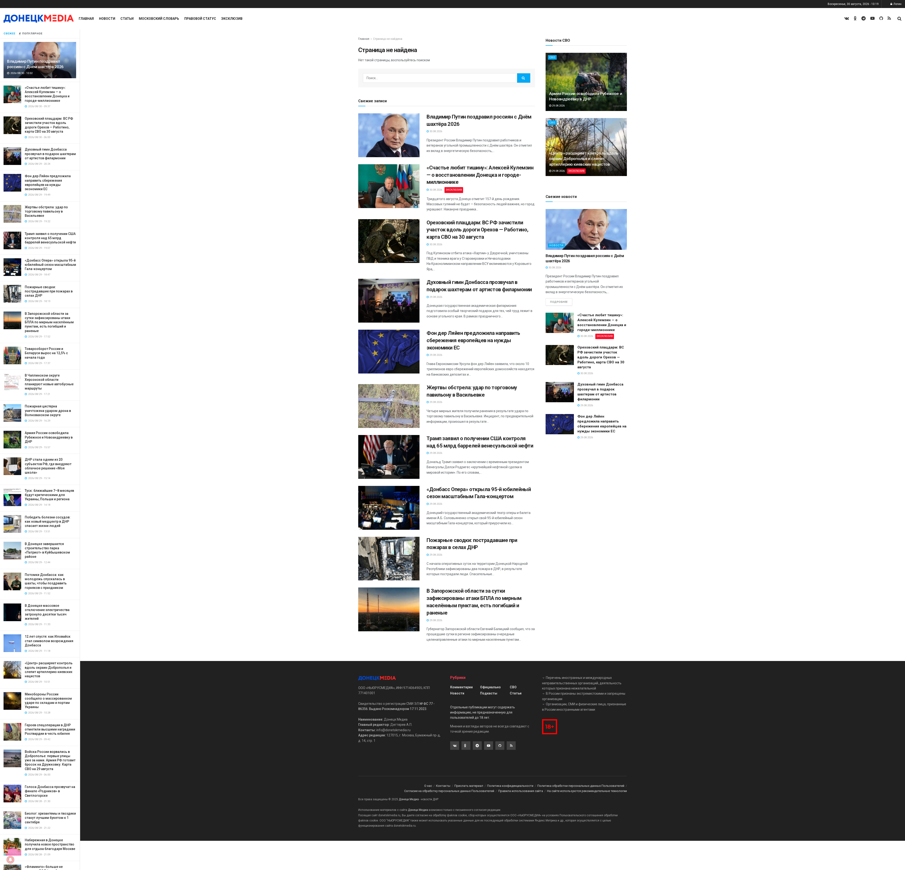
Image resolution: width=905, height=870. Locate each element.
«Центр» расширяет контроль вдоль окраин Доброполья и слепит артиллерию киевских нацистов (584, 159)
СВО (552, 57)
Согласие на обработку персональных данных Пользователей (449, 791)
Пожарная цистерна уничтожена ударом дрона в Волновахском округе (48, 410)
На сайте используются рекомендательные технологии (587, 791)
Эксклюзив (232, 19)
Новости (107, 19)
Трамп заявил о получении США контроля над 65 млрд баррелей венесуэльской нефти (50, 238)
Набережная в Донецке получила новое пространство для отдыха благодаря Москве (50, 844)
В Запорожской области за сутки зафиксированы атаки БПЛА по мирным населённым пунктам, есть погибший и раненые (49, 322)
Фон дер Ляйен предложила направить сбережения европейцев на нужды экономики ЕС (473, 340)
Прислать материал (468, 786)
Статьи (127, 19)
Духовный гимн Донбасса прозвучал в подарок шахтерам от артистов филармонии (50, 154)
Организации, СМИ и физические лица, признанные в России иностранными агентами (584, 706)
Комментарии (461, 687)
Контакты (443, 786)
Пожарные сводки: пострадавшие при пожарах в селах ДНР (49, 291)
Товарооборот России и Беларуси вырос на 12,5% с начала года (46, 353)
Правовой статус (200, 19)
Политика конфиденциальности (510, 786)
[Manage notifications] (10, 859)
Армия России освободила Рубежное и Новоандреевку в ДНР (49, 437)
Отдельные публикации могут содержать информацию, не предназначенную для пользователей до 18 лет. (482, 712)
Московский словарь (159, 19)
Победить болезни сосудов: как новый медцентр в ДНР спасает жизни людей (47, 521)
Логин (897, 4)
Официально (490, 687)
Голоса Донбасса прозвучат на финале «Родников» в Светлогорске (50, 791)
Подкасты (488, 693)
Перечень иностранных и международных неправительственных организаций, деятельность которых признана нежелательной (581, 683)
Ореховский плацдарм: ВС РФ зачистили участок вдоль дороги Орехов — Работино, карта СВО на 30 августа (477, 230)
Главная (86, 19)
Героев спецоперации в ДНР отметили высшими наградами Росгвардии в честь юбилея (50, 729)
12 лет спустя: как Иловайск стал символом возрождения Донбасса (49, 641)
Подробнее (559, 302)
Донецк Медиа (409, 799)
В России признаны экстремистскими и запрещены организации (583, 696)
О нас (428, 786)
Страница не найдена (387, 39)
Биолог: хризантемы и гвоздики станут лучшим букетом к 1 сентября (50, 818)
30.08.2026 (435, 131)
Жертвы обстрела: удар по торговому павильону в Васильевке (46, 211)
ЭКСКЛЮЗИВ (454, 189)
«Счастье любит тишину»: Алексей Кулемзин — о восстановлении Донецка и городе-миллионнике (480, 175)
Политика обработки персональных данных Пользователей (580, 786)
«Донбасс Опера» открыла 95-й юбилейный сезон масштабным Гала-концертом (50, 265)
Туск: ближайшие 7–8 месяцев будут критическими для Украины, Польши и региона (49, 495)
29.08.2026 (435, 297)
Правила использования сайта (520, 791)
